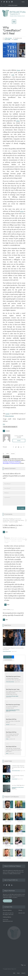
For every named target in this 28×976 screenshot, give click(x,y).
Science (10, 651)
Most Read (7, 657)
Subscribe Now (7, 900)
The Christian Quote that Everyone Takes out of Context (12, 735)
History (18, 709)
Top (22, 965)
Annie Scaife (20, 857)
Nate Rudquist (20, 845)
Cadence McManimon (8, 833)
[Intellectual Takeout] (14, 15)
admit (18, 121)
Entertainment (11, 709)
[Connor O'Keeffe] (6, 438)
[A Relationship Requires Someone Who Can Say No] (14, 637)
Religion (17, 696)
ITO (4, 424)
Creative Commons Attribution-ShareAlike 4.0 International (12, 462)
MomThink (13, 788)
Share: (5, 447)
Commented (8, 660)
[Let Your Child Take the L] (6, 788)
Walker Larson (8, 809)
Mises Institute (9, 416)
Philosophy (13, 696)
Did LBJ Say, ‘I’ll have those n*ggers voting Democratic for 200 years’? (14, 750)
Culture (4, 651)
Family (19, 787)
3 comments (15, 39)
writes (22, 211)
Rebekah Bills (8, 845)
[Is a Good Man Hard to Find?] (6, 778)
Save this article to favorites (9, 426)
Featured (7, 651)
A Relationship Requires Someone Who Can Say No (13, 5)
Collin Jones (20, 821)
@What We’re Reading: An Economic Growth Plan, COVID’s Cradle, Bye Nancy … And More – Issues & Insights (14, 540)
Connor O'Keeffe (7, 39)
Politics (6, 38)
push (12, 74)
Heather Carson (20, 833)
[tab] (8, 657)
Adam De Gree (8, 821)
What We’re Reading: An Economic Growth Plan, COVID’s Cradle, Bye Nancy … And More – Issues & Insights (14, 520)
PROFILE (18, 440)
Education (16, 787)
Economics (10, 38)
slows (18, 70)
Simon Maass (8, 857)
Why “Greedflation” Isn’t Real (12, 30)
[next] (23, 644)
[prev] (4, 644)
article (7, 413)
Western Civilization (12, 710)
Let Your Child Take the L (18, 785)
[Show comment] (4, 536)
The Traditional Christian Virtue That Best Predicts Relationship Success (13, 693)
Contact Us (23, 973)
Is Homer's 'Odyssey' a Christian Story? (12, 707)
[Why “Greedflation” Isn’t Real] (14, 50)
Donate (18, 973)
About (14, 973)
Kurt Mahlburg (20, 809)
